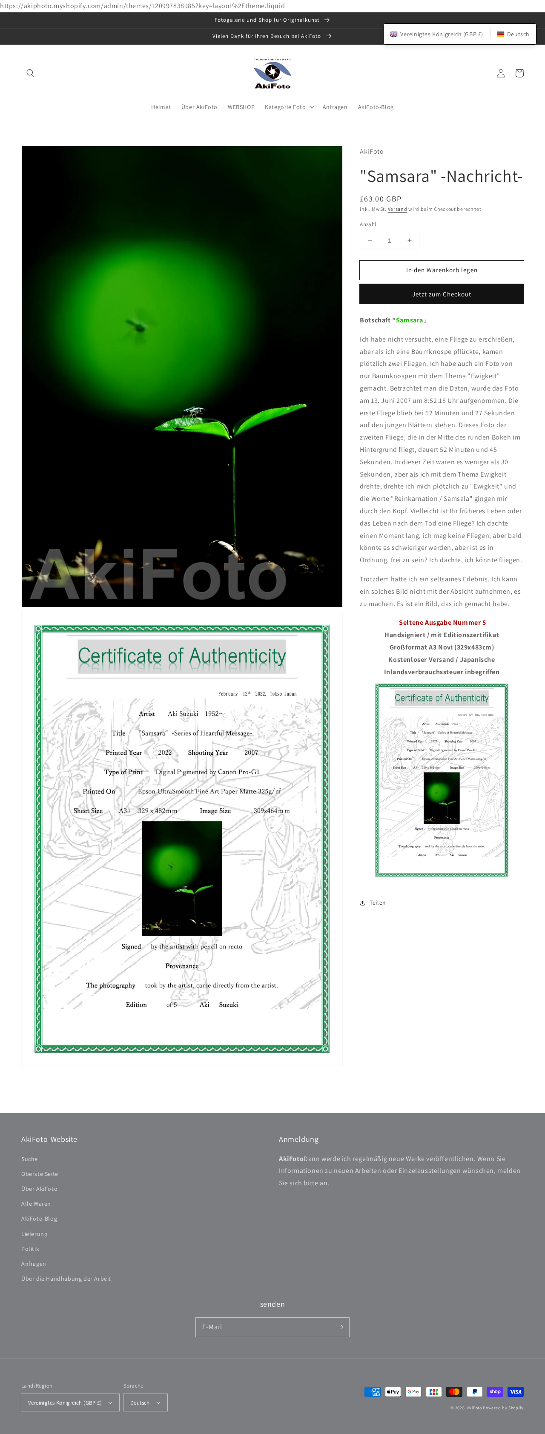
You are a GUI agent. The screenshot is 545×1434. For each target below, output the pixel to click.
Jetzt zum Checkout (441, 294)
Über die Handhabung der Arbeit (66, 1278)
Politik (30, 1249)
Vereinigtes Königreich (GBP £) (65, 1402)
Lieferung (34, 1234)
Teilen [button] (378, 902)
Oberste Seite (39, 1174)
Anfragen (33, 1263)
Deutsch (140, 1402)
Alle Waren (36, 1203)
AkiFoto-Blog (39, 1218)
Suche (29, 1159)
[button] (30, 73)
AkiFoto (474, 1408)
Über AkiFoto (39, 1189)
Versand (397, 209)
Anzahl (368, 223)
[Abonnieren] (339, 1327)
